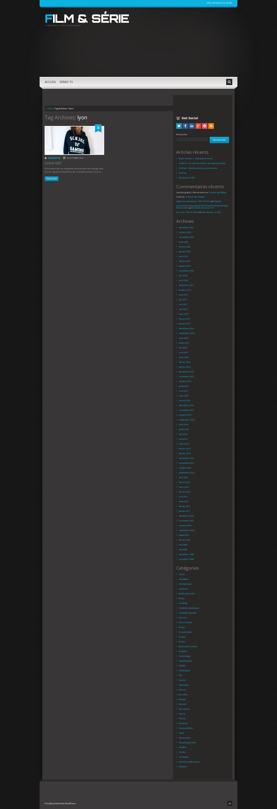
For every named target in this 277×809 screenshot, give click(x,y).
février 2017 (184, 318)
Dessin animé (185, 622)
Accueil (50, 82)
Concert (182, 617)
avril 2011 (183, 496)
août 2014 (183, 424)
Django (217, 201)
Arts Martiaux (185, 583)
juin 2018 (183, 275)
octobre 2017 (185, 290)
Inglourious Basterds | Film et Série (193, 201)
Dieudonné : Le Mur (211, 212)
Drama (182, 636)
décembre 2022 (186, 227)
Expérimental (185, 660)
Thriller (182, 752)
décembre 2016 (186, 328)
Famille (182, 665)
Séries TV (66, 82)
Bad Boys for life (187, 177)
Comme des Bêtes (218, 192)
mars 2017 (184, 314)
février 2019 (184, 261)
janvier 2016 (184, 366)
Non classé (184, 708)
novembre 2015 (186, 376)
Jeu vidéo (183, 694)
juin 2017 (183, 299)
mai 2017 (183, 304)
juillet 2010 (184, 535)
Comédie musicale (188, 612)
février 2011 (184, 506)
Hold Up (182, 172)
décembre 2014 (186, 405)
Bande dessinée (187, 593)
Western (183, 766)
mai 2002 (183, 549)
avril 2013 (183, 477)
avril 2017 (183, 309)
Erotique (183, 651)
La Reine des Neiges (195, 196)
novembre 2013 (186, 463)
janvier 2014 (184, 453)
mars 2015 (184, 395)
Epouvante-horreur (188, 646)
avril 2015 (183, 390)
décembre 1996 (186, 554)
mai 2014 (183, 439)
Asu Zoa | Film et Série (187, 212)
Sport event (184, 737)
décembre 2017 (186, 285)
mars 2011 (184, 501)
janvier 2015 (184, 400)
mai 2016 (183, 347)
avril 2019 (183, 256)
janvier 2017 (184, 323)
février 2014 (184, 448)
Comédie (183, 603)
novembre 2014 (186, 410)
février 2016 (184, 362)
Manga (182, 699)
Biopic (182, 598)
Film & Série (87, 18)
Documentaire (186, 632)
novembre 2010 (186, 520)
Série (181, 732)
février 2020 (184, 246)
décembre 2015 (186, 371)
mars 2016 (184, 357)
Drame (182, 641)
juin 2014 (183, 434)
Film (180, 675)
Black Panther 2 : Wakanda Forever (196, 158)
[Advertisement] (138, 54)
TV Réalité (183, 756)
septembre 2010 (186, 530)
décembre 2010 (186, 515)
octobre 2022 (185, 232)
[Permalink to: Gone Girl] (74, 140)
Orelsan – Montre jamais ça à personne (198, 168)
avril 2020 (183, 241)
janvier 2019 (184, 265)
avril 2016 (183, 352)
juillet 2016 (184, 342)
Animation (184, 579)
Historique (184, 684)
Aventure (183, 588)
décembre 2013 (186, 458)
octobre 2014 (185, 414)
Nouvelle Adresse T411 (203, 207)
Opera (182, 713)
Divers (182, 627)
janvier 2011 (184, 511)
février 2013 (184, 482)
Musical (182, 704)
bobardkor (54, 158)
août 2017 (183, 294)
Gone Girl (53, 162)
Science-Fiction (186, 728)
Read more (51, 178)
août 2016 (183, 338)
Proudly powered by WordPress (60, 803)
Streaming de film (187, 742)
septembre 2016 (186, 333)
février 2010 (184, 539)
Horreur (182, 689)
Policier (182, 718)
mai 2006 (183, 544)
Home (50, 108)
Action (182, 574)
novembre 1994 (186, 559)
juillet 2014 (184, 429)
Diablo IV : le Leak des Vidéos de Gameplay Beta (202, 163)
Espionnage (184, 656)
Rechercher (181, 134)
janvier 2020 (184, 251)
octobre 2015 (185, 381)
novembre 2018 (186, 270)
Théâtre (182, 747)
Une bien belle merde (189, 761)
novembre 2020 (186, 237)
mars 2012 (184, 487)
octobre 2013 (185, 467)
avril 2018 (183, 280)
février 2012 (184, 491)
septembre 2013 (186, 472)
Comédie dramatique (189, 608)
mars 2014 (184, 443)
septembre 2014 (186, 419)
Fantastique (184, 670)
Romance (183, 723)
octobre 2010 (185, 525)
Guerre (182, 680)
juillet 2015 (184, 386)
